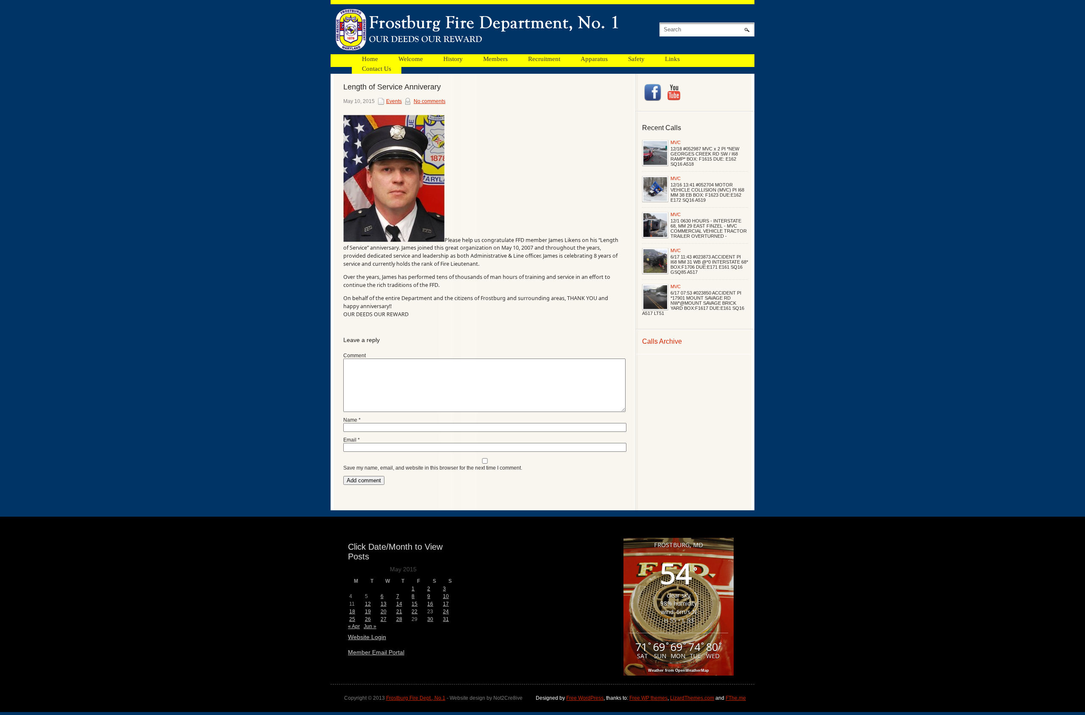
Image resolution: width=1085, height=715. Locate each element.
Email (351, 440)
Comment (354, 356)
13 (384, 604)
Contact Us (376, 68)
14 (399, 604)
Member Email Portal (376, 652)
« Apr (354, 626)
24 (446, 612)
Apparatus (594, 59)
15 (414, 604)
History (453, 59)
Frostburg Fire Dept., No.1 (415, 698)
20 (384, 612)
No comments (429, 101)
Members (495, 59)
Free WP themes (648, 698)
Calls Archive (662, 341)
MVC (675, 142)
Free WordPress (585, 698)
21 (399, 612)
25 (352, 619)
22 (414, 612)
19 (368, 612)
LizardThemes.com (692, 698)
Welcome (410, 59)
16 (430, 604)
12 (368, 604)
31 (446, 619)
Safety (636, 59)
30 (430, 619)
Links (672, 59)
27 (384, 619)
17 (446, 604)
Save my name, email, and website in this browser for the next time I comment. (432, 468)
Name (352, 420)
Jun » (370, 626)
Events (394, 101)
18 (352, 612)
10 (446, 596)
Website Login (367, 637)
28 (399, 619)
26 (368, 619)
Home (370, 59)
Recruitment (544, 59)
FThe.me (736, 698)
